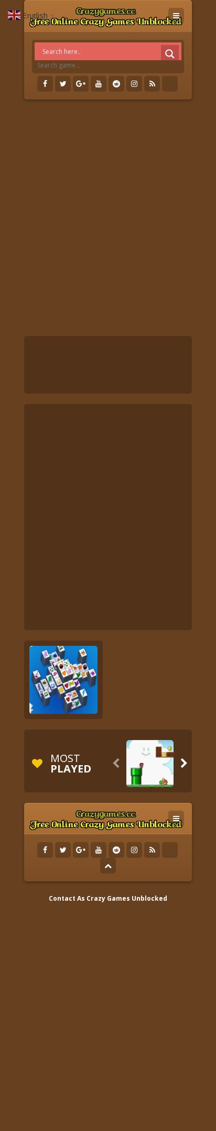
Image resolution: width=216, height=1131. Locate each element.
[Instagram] (134, 84)
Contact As (67, 898)
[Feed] (152, 84)
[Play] (150, 763)
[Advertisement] (108, 218)
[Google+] (81, 84)
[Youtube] (98, 84)
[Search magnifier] (170, 54)
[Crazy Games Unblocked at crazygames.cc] (105, 15)
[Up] (108, 866)
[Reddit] (116, 84)
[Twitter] (63, 84)
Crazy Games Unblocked (127, 898)
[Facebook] (45, 84)
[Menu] (176, 16)
